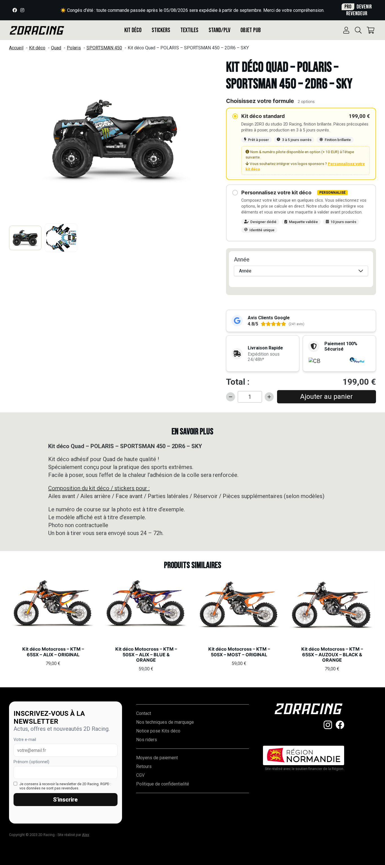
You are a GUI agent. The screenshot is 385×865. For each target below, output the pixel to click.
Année (241, 259)
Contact (143, 713)
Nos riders (146, 739)
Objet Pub (250, 30)
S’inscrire (65, 799)
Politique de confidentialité (162, 784)
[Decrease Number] (230, 396)
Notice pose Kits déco (158, 731)
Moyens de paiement (157, 757)
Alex (85, 835)
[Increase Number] (269, 396)
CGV (140, 775)
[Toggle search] (358, 30)
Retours (144, 766)
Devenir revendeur (358, 10)
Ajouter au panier (326, 396)
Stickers (161, 30)
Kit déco (132, 30)
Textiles (189, 30)
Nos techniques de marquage (165, 722)
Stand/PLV (219, 30)
